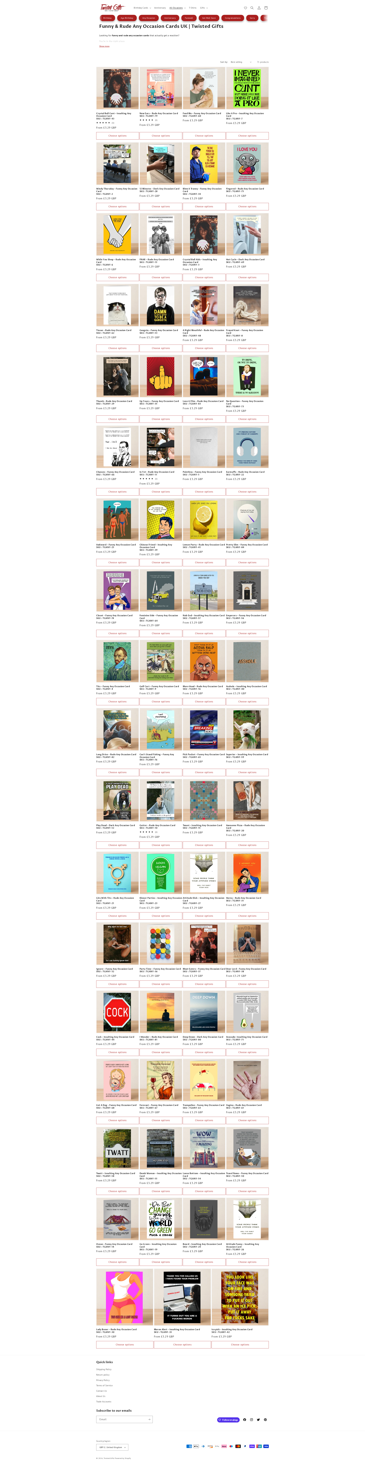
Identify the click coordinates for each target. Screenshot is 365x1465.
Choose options (118, 135)
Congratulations (233, 18)
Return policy (103, 1374)
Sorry (252, 18)
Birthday (107, 18)
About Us (100, 1396)
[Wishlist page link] (245, 7)
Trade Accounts (103, 1401)
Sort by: (224, 61)
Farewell (189, 18)
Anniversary (170, 18)
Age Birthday (127, 18)
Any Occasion (148, 18)
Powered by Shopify (123, 1458)
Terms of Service (104, 1385)
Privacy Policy (103, 1380)
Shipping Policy (103, 1369)
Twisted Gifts (109, 1458)
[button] (142, 8)
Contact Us (101, 1390)
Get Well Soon (209, 18)
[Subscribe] (149, 1419)
